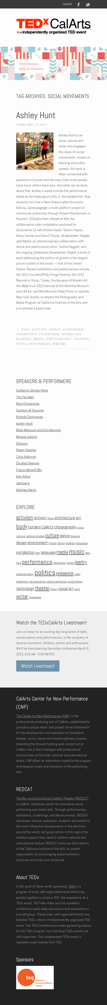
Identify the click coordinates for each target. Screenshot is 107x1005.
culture (52, 535)
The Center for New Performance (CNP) (43, 716)
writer (59, 344)
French (53, 543)
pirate (70, 563)
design (21, 542)
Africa (50, 518)
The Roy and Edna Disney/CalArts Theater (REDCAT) (52, 798)
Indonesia (82, 543)
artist (54, 329)
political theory (25, 574)
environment (38, 542)
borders (34, 527)
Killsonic (22, 443)
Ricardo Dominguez (29, 416)
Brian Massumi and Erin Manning (38, 430)
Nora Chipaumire (27, 403)
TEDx (71, 886)
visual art (66, 588)
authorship (73, 329)
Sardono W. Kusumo (30, 410)
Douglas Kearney (28, 463)
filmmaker (49, 334)
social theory (75, 581)
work (77, 589)
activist (39, 329)
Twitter (88, 4)
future (61, 543)
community (26, 334)
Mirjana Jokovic (26, 436)
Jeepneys (23, 483)
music (77, 551)
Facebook (78, 4)
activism (24, 517)
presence (64, 573)
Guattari (70, 543)
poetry (81, 562)
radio (77, 574)
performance (37, 562)
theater (42, 588)
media (39, 339)
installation (25, 552)
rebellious (22, 581)
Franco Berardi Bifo (29, 470)
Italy (37, 553)
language (48, 552)
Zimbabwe (35, 597)
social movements (33, 344)
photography (59, 339)
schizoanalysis (37, 581)
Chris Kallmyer (26, 456)
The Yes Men (25, 397)
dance (65, 535)
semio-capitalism (57, 581)
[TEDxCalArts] (53, 31)
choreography (65, 527)
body (22, 526)
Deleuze (75, 536)
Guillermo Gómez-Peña (32, 390)
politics (81, 339)
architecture (64, 517)
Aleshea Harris (26, 490)
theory (54, 589)
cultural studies (35, 536)
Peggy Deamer (26, 450)
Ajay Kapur (23, 476)
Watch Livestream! (37, 666)
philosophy (59, 563)
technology (25, 588)
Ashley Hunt (36, 115)
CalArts (67, 4)
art (78, 517)
